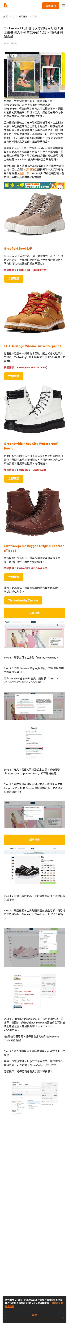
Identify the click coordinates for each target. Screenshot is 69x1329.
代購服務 (29, 169)
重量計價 (24, 173)
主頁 (5, 16)
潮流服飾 (23, 16)
